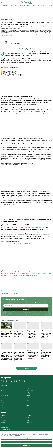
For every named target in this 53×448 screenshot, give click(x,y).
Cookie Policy (17, 435)
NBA (11, 19)
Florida (27, 405)
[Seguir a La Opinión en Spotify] (22, 381)
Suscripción (3, 420)
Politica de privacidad (5, 429)
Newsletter (3, 417)
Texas (2, 405)
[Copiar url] (33, 48)
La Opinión (3, 19)
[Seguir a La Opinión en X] (4, 381)
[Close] (51, 433)
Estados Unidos (4, 388)
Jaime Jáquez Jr (5, 293)
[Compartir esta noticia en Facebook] (22, 48)
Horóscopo (3, 422)
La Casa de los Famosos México (39, 5)
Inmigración (28, 388)
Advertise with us (30, 422)
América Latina (29, 390)
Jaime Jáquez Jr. (9, 51)
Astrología (3, 407)
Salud (2, 400)
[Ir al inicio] (6, 378)
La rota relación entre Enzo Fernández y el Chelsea (19, 334)
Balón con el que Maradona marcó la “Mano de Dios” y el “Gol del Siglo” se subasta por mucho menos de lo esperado (19, 357)
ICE (11, 5)
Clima (27, 420)
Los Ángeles (28, 392)
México (2, 392)
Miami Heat (15, 293)
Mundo (2, 390)
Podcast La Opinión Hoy (25, 5)
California (28, 402)
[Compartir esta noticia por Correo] (30, 48)
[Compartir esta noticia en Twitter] (26, 48)
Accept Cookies (26, 445)
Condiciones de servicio (39, 313)
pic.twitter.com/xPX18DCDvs (24, 244)
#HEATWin (3, 67)
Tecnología (3, 402)
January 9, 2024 (18, 75)
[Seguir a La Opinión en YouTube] (9, 381)
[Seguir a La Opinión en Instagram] (6, 381)
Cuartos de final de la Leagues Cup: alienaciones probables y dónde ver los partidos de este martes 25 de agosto (6, 357)
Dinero (2, 397)
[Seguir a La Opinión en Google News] (14, 381)
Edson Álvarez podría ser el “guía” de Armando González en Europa (46, 334)
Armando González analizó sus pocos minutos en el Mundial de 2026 (6, 334)
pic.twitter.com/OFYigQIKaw (27, 163)
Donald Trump (5, 5)
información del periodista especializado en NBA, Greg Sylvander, (25, 227)
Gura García (13, 42)
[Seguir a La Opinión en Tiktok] (11, 381)
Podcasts (3, 415)
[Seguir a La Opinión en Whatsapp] (19, 381)
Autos (27, 400)
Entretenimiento (4, 395)
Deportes (8, 19)
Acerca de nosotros (5, 427)
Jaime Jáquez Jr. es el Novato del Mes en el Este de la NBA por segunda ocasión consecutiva (25, 271)
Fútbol (16, 5)
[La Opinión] (26, 2)
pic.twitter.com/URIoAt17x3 (17, 74)
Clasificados (28, 415)
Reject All (26, 441)
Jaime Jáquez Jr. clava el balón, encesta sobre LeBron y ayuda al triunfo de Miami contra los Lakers (26, 273)
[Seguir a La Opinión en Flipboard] (17, 381)
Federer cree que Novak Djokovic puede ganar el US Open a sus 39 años (46, 355)
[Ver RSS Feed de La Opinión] (24, 381)
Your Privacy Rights (26, 438)
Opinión (28, 397)
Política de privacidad (25, 313)
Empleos (28, 417)
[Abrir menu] (1, 2)
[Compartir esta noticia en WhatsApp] (19, 48)
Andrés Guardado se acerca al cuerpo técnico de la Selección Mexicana (32, 355)
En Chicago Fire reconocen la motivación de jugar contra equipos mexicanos (32, 335)
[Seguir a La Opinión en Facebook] (1, 381)
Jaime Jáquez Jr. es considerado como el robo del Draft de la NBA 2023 (19, 275)
